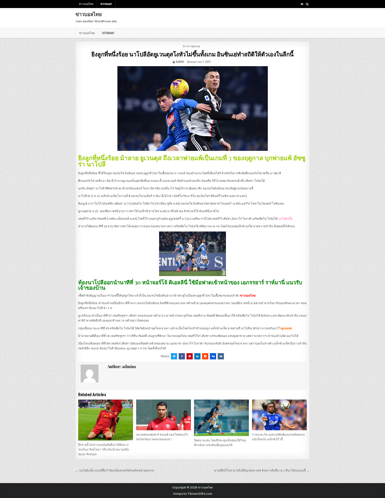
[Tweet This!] (174, 356)
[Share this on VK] (221, 356)
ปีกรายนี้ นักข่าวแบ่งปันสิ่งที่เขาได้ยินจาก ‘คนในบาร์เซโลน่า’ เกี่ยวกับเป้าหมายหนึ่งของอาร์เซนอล (103, 449)
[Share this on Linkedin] (197, 356)
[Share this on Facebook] (182, 356)
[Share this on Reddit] (205, 356)
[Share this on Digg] (213, 356)
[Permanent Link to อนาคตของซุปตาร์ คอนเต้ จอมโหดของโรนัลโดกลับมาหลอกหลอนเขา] (163, 415)
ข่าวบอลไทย (86, 4)
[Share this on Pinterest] (189, 356)
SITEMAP (106, 4)
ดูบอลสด (286, 328)
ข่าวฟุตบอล (193, 46)
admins (180, 62)
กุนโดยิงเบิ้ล (285, 218)
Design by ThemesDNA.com (192, 493)
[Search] (307, 4)
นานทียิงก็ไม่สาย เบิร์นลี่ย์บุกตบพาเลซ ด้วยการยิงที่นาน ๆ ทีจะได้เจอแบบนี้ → (261, 470)
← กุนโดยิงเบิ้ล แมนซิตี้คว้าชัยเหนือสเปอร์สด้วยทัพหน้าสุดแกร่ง (115, 470)
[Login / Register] (302, 4)
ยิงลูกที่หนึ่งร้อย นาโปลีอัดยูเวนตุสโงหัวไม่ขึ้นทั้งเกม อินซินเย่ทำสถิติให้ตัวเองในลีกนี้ (192, 54)
